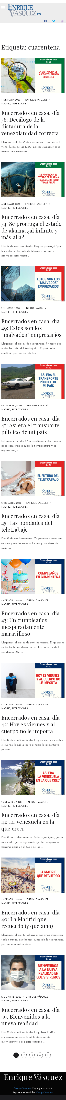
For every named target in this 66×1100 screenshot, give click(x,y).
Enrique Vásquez (36, 100)
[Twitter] (54, 21)
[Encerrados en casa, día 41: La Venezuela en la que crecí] (33, 777)
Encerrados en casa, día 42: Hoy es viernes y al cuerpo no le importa (30, 724)
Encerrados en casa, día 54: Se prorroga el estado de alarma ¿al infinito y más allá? (31, 226)
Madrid (5, 104)
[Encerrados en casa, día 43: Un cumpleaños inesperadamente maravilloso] (33, 576)
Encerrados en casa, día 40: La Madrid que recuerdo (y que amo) (30, 919)
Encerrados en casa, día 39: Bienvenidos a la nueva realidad (30, 1016)
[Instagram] (63, 21)
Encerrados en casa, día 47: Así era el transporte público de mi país (30, 425)
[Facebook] (46, 21)
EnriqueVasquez (44, 1092)
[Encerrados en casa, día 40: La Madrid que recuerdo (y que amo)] (33, 875)
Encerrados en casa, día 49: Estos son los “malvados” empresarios (31, 328)
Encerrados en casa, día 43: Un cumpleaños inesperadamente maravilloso (30, 623)
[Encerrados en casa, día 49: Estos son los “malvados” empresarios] (33, 283)
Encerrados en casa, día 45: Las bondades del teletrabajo (30, 522)
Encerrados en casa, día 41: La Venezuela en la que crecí (30, 821)
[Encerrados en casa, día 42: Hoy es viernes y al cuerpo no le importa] (33, 680)
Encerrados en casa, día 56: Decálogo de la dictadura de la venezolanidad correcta (30, 122)
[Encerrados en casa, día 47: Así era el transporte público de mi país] (33, 381)
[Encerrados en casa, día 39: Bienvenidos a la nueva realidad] (33, 972)
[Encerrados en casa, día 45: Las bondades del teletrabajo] (33, 478)
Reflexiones (20, 104)
